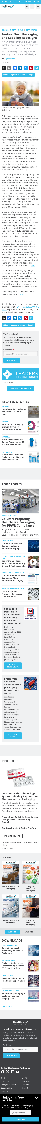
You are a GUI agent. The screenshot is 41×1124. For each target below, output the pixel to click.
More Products (12, 836)
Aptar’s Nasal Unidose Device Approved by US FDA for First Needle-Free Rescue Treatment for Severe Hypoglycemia (13, 442)
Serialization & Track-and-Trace (14, 557)
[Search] (32, 6)
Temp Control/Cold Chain (13, 589)
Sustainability (8, 452)
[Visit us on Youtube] (17, 1071)
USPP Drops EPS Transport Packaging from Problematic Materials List (12, 594)
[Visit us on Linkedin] (12, 1071)
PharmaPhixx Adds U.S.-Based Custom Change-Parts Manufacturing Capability (20, 819)
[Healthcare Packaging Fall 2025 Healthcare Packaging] (10, 906)
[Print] (4, 68)
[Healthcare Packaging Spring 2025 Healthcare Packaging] (30, 906)
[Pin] (31, 68)
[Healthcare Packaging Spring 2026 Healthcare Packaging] (30, 872)
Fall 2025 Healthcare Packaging (10, 921)
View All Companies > (20, 388)
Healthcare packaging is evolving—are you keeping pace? (13, 996)
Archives (29, 932)
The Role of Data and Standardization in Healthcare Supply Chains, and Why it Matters (12, 546)
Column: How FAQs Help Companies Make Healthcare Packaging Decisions (13, 578)
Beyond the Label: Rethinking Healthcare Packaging (13, 950)
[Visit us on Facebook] (2, 1071)
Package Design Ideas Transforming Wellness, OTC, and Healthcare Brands (13, 965)
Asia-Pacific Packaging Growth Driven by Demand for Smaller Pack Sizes (13, 427)
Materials (31, 30)
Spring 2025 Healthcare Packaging (31, 922)
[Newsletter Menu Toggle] (27, 6)
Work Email (8, 350)
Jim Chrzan (10, 59)
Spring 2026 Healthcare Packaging (31, 889)
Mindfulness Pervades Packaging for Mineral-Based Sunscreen (13, 457)
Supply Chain (7, 541)
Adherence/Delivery (10, 991)
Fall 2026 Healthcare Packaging (10, 888)
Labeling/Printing (10, 945)
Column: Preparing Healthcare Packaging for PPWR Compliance (18, 522)
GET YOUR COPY (12, 736)
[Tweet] (26, 68)
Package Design (8, 961)
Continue (20, 1119)
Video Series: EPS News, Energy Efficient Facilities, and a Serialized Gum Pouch (14, 563)
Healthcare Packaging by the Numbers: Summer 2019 (14, 411)
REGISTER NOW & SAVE (13, 666)
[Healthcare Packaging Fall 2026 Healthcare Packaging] (10, 872)
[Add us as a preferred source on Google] (36, 68)
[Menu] (38, 6)
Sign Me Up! (11, 360)
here (33, 265)
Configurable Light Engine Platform (19, 828)
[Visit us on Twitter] (7, 1071)
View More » (7, 1006)
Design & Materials (12, 30)
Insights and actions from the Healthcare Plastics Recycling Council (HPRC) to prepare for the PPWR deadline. (20, 532)
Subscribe (12, 932)
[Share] (15, 68)
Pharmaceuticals (9, 516)
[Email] (9, 68)
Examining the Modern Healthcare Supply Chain (13, 979)
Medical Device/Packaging (13, 573)
